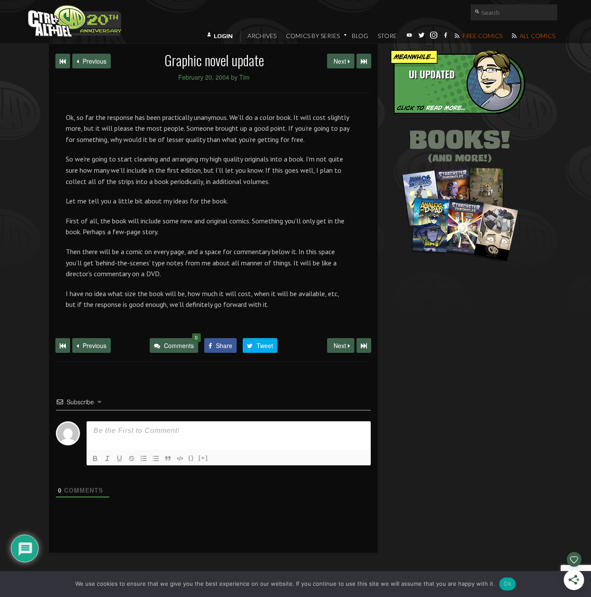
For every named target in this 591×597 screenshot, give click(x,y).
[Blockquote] (168, 458)
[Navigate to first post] (62, 61)
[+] (203, 458)
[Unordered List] (156, 458)
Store (387, 35)
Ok (507, 583)
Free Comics (481, 35)
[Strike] (131, 458)
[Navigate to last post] (364, 61)
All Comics (536, 35)
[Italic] (107, 458)
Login (223, 35)
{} (191, 458)
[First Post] (62, 345)
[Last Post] (364, 345)
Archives (261, 35)
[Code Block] (180, 458)
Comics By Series (313, 35)
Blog (360, 35)
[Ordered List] (144, 458)
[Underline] (119, 458)
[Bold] (95, 458)
